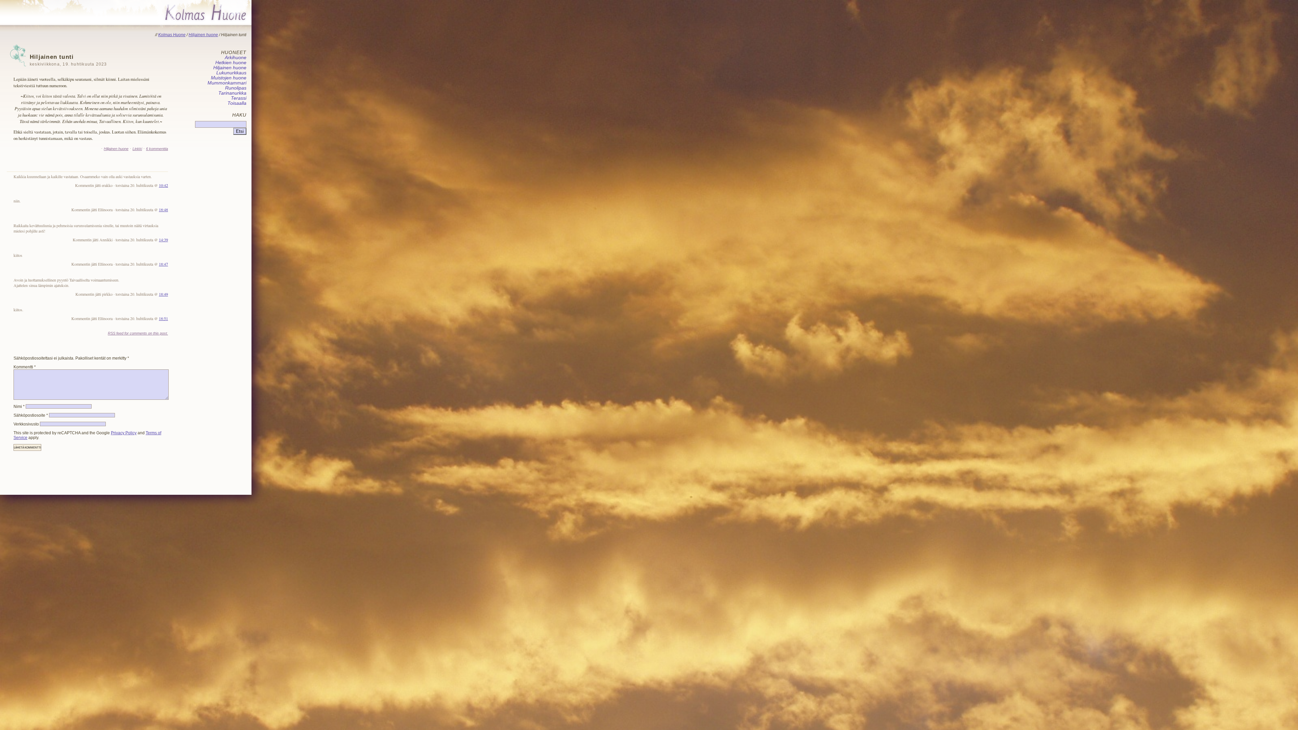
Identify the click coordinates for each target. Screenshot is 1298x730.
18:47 (163, 264)
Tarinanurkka (232, 93)
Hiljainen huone (116, 149)
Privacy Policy (124, 433)
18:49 (163, 294)
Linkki (137, 149)
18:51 (163, 318)
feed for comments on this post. (138, 333)
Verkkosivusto (26, 424)
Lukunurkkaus (231, 72)
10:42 (163, 185)
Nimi (19, 406)
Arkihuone (235, 57)
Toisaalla (236, 103)
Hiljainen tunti (68, 60)
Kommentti (25, 367)
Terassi (238, 98)
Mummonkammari (227, 83)
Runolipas (235, 88)
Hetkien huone (230, 62)
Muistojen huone (228, 77)
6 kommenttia (157, 149)
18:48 (163, 209)
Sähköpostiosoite (31, 415)
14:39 (163, 239)
